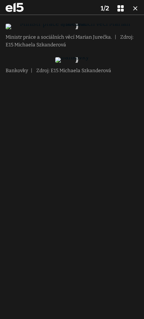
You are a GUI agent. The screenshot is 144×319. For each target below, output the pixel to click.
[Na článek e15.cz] (15, 7)
